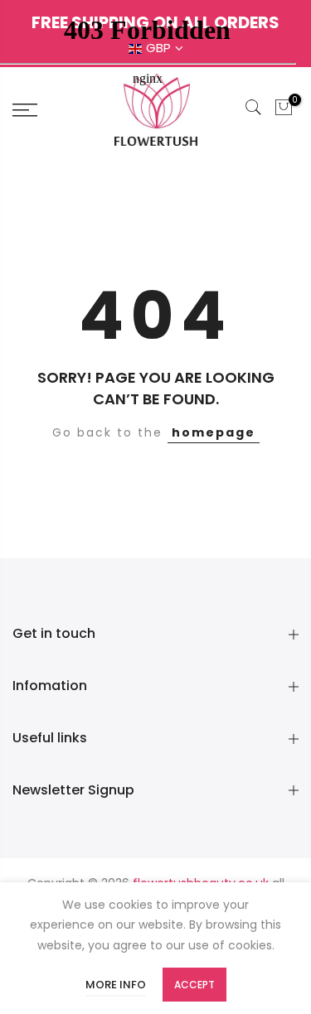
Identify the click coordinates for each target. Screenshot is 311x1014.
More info (115, 984)
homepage (213, 432)
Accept (194, 985)
